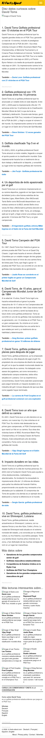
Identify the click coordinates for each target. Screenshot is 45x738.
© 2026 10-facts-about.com (12, 729)
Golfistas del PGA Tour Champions (21, 570)
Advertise (39, 734)
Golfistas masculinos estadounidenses (23, 560)
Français (5, 711)
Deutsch (5, 708)
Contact (32, 734)
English (4, 715)
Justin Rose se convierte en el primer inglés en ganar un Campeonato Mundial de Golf (20, 277)
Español (5, 713)
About (14, 734)
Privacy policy (23, 734)
